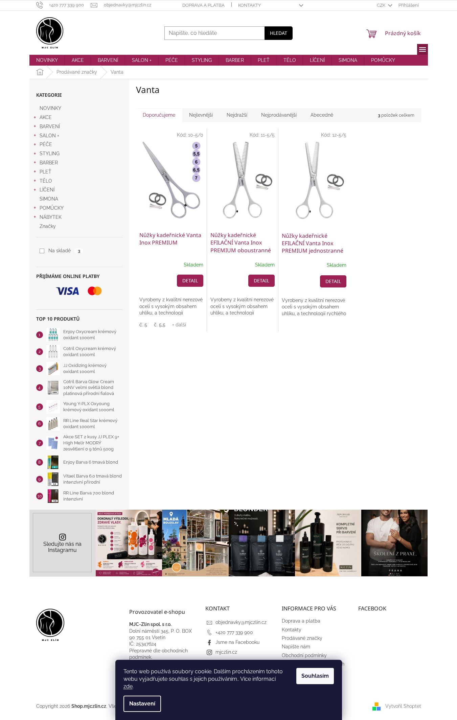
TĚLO (46, 181)
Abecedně (322, 115)
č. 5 (143, 324)
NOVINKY (50, 108)
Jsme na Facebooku (237, 642)
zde (128, 686)
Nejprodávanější (279, 115)
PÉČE (46, 144)
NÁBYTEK (51, 217)
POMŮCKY (52, 208)
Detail (190, 280)
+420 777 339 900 (234, 632)
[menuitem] (47, 60)
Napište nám (296, 646)
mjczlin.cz (226, 652)
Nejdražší (237, 115)
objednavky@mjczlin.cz (241, 622)
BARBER (49, 162)
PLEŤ (45, 172)
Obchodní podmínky (304, 655)
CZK (381, 5)
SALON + (49, 135)
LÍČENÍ (47, 189)
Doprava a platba (203, 5)
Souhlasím (315, 676)
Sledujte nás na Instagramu (62, 547)
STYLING (50, 153)
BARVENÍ (50, 126)
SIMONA (49, 199)
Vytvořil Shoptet (403, 706)
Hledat (278, 33)
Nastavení (142, 703)
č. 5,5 (159, 324)
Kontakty (249, 5)
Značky (48, 226)
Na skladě (64, 250)
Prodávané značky (302, 638)
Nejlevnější (201, 115)
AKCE (46, 117)
